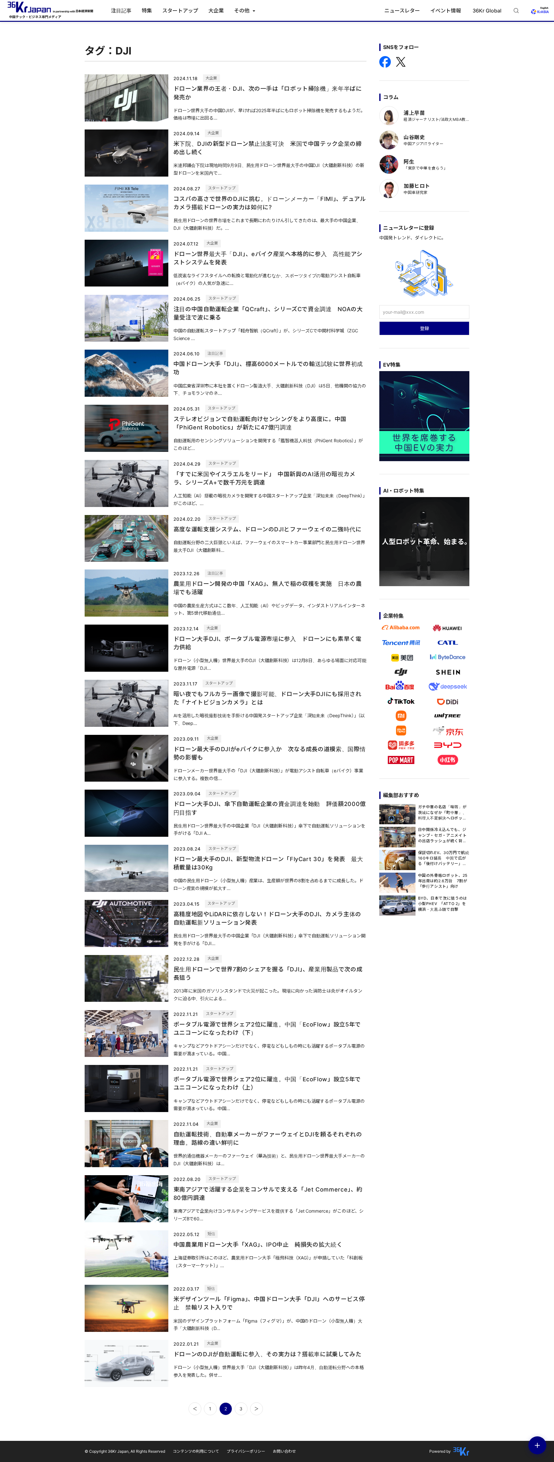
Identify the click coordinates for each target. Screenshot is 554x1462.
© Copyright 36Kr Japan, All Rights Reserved (125, 1451)
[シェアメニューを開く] (537, 1445)
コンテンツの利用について (196, 1451)
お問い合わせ (284, 1451)
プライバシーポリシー (246, 1451)
